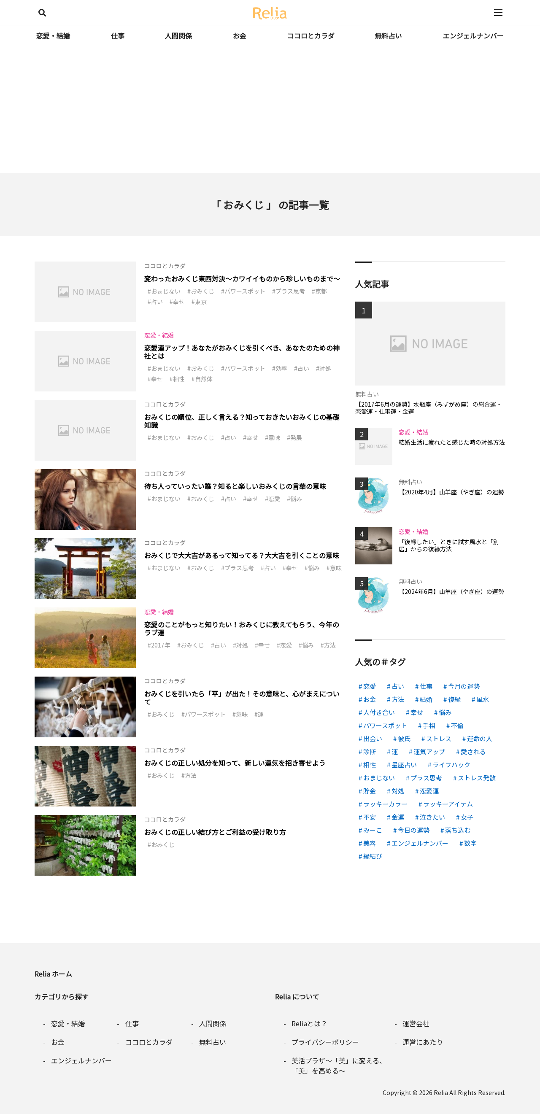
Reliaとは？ (309, 1023)
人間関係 (178, 35)
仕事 (117, 35)
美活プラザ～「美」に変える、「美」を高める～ (339, 1065)
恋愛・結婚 (53, 35)
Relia (441, 1092)
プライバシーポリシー (325, 1042)
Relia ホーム (53, 973)
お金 (239, 35)
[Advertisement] (270, 110)
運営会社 (415, 1023)
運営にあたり (422, 1042)
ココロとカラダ (311, 35)
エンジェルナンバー (473, 35)
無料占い (388, 35)
